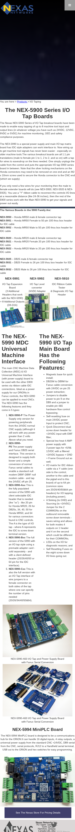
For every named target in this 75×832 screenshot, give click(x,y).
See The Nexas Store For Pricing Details (38, 812)
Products (22, 101)
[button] (70, 5)
